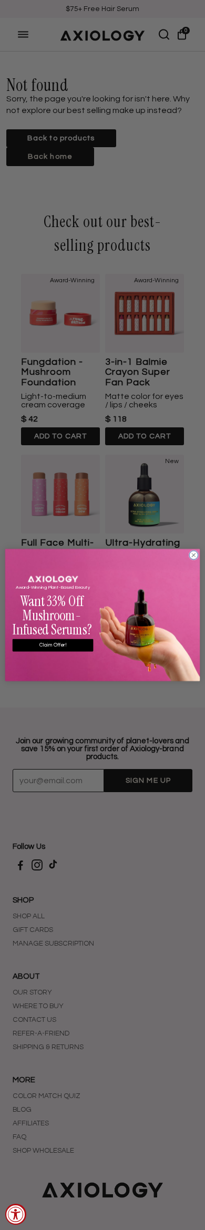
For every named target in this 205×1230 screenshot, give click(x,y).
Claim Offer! (52, 645)
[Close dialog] (193, 555)
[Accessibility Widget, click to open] (15, 1214)
